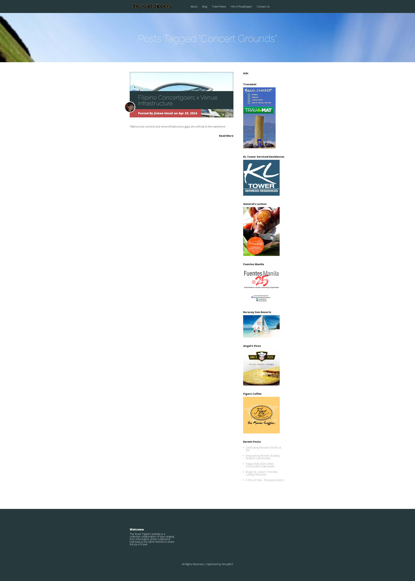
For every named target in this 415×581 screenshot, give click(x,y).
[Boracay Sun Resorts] (261, 336)
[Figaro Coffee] (261, 432)
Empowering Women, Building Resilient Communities (262, 457)
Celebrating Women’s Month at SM (263, 449)
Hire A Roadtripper (241, 6)
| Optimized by (213, 564)
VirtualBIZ (227, 564)
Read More (226, 135)
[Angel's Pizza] (261, 384)
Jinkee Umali (163, 113)
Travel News (219, 6)
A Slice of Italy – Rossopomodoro (265, 480)
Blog (204, 6)
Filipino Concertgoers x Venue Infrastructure (178, 100)
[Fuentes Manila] (261, 303)
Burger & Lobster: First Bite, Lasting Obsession (262, 473)
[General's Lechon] (261, 255)
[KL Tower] (261, 194)
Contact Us (263, 6)
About (193, 6)
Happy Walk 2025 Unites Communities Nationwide (260, 465)
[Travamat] (259, 147)
